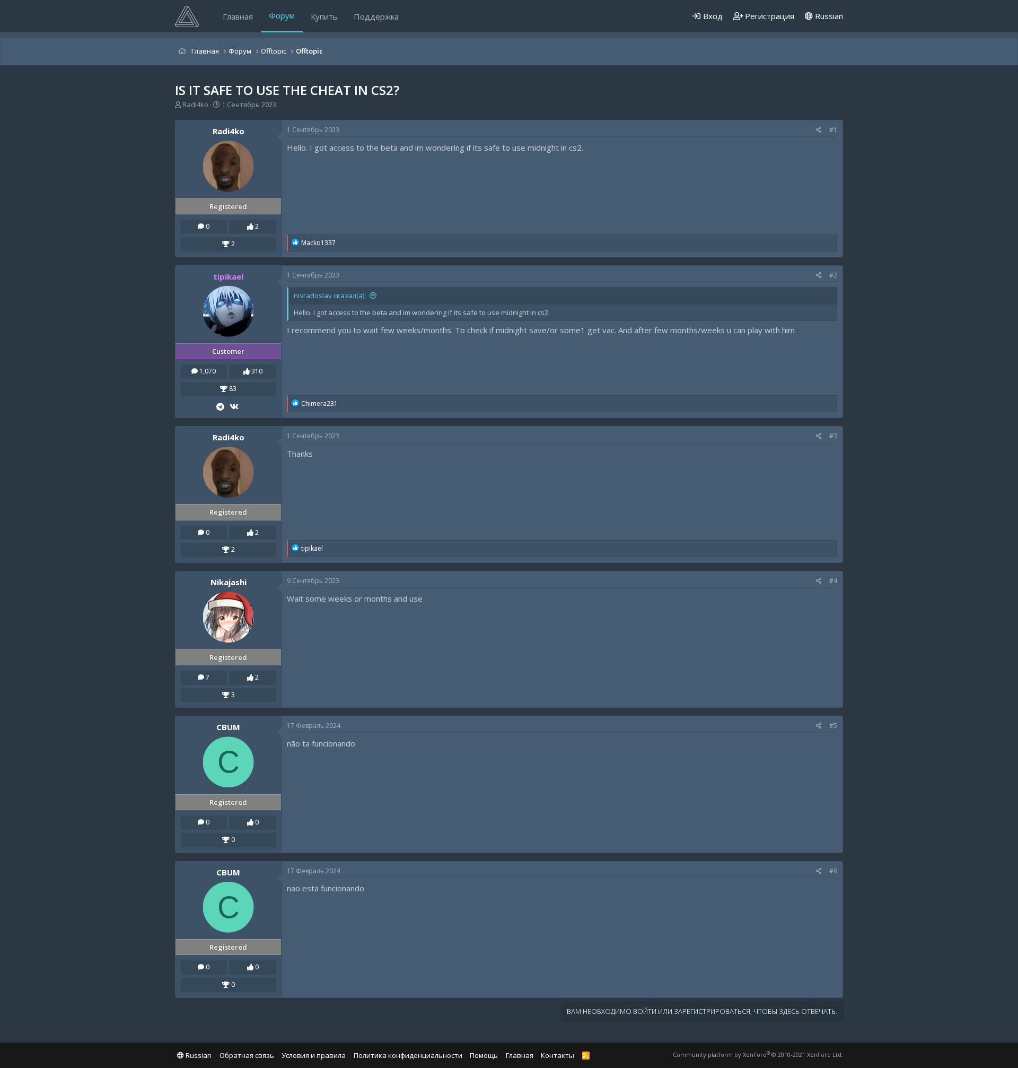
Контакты (557, 1055)
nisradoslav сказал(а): (330, 295)
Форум (282, 15)
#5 (833, 725)
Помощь (484, 1055)
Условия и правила (314, 1055)
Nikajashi (228, 582)
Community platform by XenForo (758, 1054)
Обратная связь (247, 1055)
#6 (833, 870)
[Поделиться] (819, 130)
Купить (324, 16)
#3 (833, 435)
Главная (238, 16)
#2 (833, 275)
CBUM (228, 727)
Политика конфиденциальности (408, 1055)
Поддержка (376, 16)
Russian (828, 16)
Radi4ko (195, 104)
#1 (833, 129)
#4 (833, 580)
